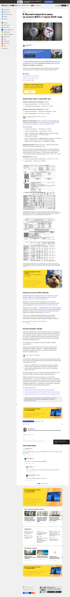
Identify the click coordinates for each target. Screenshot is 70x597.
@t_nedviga (33, 400)
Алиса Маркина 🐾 (31, 428)
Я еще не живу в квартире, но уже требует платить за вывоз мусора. (42, 392)
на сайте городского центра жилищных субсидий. (45, 305)
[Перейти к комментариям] (43, 535)
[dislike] (30, 455)
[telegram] (26, 593)
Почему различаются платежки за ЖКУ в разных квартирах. (40, 389)
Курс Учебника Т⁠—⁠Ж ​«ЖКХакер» (33, 355)
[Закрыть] (69, 440)
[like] (27, 455)
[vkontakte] (28, 593)
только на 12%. (55, 63)
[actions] (33, 455)
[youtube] (32, 593)
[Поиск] (56, 5)
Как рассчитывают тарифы (28, 80)
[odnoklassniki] (34, 593)
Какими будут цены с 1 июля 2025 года (31, 75)
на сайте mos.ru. (46, 312)
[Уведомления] (58, 5)
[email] (24, 593)
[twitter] (30, 593)
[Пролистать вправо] (62, 514)
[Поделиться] (33, 19)
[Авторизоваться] (67, 5)
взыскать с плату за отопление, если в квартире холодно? (42, 394)
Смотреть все (4, 48)
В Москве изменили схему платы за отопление (36, 116)
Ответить (26, 463)
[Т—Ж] (8, 5)
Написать (64, 5)
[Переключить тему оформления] (60, 5)
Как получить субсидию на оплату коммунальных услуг (36, 322)
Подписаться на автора (29, 421)
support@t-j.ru (29, 587)
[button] (69, 0)
